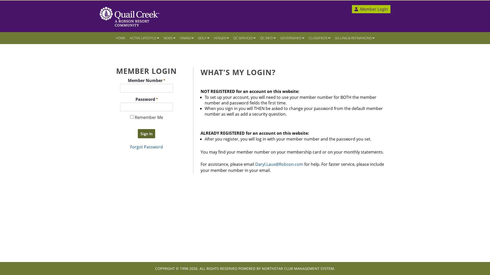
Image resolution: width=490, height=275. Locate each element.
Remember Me (148, 117)
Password (146, 99)
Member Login (373, 9)
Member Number (146, 80)
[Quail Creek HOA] (130, 17)
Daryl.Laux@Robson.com (279, 164)
